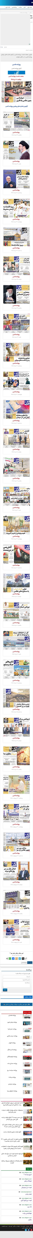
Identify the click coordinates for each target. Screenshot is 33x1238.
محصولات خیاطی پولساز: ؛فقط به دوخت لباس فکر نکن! (12, 1111)
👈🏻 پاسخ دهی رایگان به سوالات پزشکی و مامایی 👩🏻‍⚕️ (16, 1004)
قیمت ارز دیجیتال (26, 1187)
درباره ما (27, 1226)
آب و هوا (30, 1228)
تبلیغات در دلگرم (16, 1226)
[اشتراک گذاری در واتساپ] (10, 958)
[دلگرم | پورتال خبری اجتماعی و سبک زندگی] (31, 3)
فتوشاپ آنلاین (25, 1228)
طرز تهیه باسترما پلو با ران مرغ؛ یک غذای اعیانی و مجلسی (12, 1155)
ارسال (5, 990)
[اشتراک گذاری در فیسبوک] (13, 958)
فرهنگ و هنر (28, 1181)
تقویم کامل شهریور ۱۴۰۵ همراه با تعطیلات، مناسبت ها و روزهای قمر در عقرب (12, 1147)
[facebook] (29, 1230)
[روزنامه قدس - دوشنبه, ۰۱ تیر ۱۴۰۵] (16, 92)
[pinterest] (31, 1230)
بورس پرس (28, 1194)
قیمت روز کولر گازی (26, 1200)
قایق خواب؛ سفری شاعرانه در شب (12, 1132)
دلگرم (30, 1220)
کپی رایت (10, 1226)
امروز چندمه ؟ (28, 1174)
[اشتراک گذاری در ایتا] (16, 958)
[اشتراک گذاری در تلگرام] (20, 958)
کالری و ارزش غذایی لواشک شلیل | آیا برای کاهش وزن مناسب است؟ (12, 1126)
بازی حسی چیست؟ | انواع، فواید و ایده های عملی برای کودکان (12, 1118)
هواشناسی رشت (27, 1213)
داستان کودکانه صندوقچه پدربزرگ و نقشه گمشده (12, 1162)
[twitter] (26, 1230)
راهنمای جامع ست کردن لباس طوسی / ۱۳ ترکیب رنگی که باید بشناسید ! (12, 1140)
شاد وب (29, 1207)
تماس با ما (23, 1226)
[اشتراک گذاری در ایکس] (23, 958)
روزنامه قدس (24, 962)
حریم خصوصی (4, 1226)
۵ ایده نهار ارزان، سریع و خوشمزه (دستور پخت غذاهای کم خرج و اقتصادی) (12, 1104)
